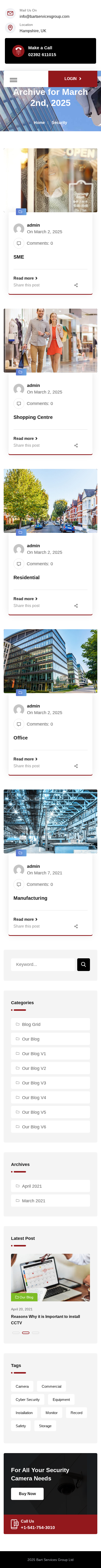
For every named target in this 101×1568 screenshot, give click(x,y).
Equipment (61, 1399)
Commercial (51, 1386)
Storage (45, 1426)
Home (39, 123)
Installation (24, 1413)
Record (76, 1413)
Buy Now (27, 1494)
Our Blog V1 (34, 1053)
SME (18, 257)
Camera (22, 1386)
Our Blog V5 (34, 1112)
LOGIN (70, 79)
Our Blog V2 (34, 1068)
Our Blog (30, 1039)
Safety (21, 1426)
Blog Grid (31, 1024)
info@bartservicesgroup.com (44, 16)
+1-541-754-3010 (38, 1527)
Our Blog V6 (34, 1126)
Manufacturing (30, 898)
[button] (16, 1333)
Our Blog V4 (34, 1097)
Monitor (52, 1413)
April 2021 (32, 1186)
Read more (23, 278)
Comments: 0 (40, 243)
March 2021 (33, 1200)
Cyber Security (28, 1399)
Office (20, 737)
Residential (26, 577)
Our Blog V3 (34, 1083)
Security (59, 123)
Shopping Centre (33, 417)
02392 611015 (42, 54)
